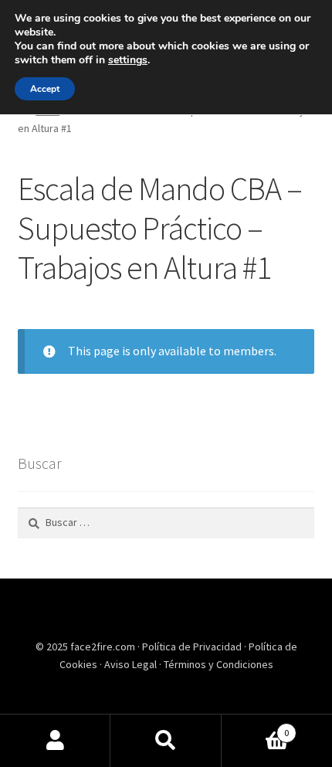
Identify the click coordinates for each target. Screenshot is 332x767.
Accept (44, 89)
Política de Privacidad (193, 646)
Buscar (165, 740)
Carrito (256, 727)
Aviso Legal (131, 664)
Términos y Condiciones (218, 664)
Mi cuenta (55, 740)
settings (127, 60)
